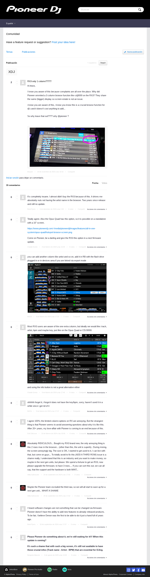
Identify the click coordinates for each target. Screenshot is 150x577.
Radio (54, 569)
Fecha (95, 183)
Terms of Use (34, 574)
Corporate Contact (125, 574)
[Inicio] (33, 9)
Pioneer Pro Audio (35, 569)
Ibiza (69, 569)
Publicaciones (28, 52)
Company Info (140, 574)
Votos (104, 183)
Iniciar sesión (12, 177)
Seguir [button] (103, 63)
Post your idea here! (63, 42)
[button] (17, 81)
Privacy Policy (21, 574)
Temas (9, 52)
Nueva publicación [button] (134, 52)
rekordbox (13, 569)
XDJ (11, 72)
